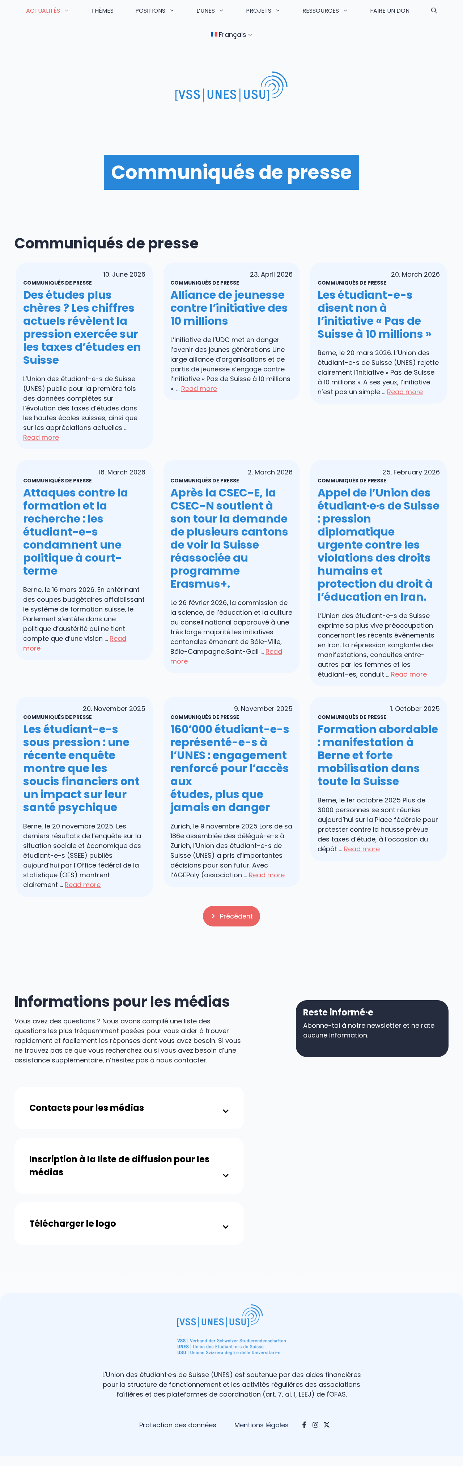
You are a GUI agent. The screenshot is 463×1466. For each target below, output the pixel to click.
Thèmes (102, 11)
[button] (434, 11)
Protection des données (177, 1424)
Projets (258, 11)
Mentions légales (261, 1424)
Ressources (320, 11)
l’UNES (205, 11)
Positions (150, 11)
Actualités (43, 11)
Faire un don (389, 11)
